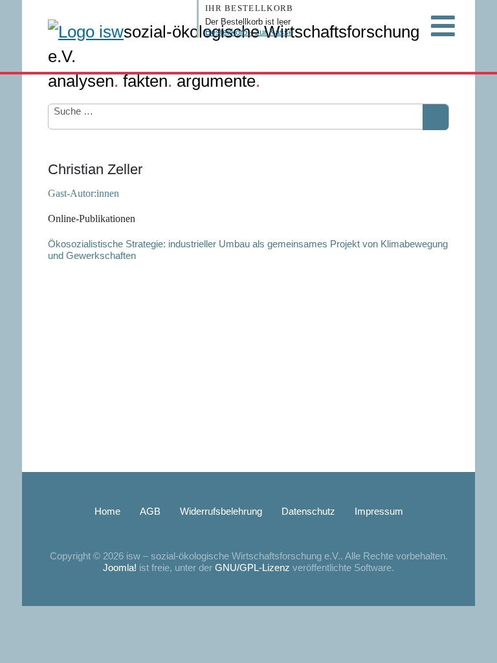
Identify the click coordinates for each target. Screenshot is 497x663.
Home (107, 511)
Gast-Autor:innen (83, 193)
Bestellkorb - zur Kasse (249, 32)
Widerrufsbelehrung (221, 511)
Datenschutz (308, 511)
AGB (150, 511)
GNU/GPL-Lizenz (252, 567)
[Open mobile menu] (443, 26)
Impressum (379, 511)
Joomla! (120, 567)
